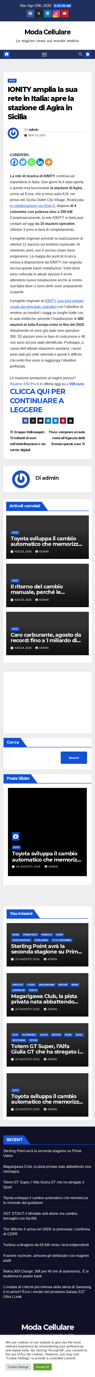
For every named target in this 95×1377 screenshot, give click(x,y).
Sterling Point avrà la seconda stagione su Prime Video (46, 951)
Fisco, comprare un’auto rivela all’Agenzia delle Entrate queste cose (67, 438)
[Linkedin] (40, 162)
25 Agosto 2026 (29, 866)
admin (33, 130)
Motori (63, 984)
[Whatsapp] (31, 162)
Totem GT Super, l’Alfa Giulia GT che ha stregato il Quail (45, 1051)
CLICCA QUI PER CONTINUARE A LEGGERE (37, 400)
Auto (12, 80)
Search (74, 757)
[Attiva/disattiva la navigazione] (44, 54)
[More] (49, 162)
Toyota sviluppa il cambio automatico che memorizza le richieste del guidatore (46, 544)
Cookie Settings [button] (18, 1367)
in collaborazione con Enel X (32, 206)
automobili (29, 1035)
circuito (17, 984)
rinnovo (47, 934)
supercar (18, 990)
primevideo (30, 934)
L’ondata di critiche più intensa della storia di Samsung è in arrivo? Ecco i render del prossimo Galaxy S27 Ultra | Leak (47, 1292)
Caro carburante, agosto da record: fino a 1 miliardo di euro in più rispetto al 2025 (46, 640)
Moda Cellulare (47, 32)
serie (59, 934)
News (15, 934)
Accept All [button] (42, 1367)
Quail (79, 1035)
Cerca (13, 742)
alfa (15, 1035)
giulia (44, 1035)
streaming (41, 940)
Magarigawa (46, 984)
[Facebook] (14, 162)
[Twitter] (23, 162)
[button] (80, 54)
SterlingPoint (21, 940)
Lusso (31, 984)
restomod (18, 1040)
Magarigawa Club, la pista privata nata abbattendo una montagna (44, 1001)
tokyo (33, 990)
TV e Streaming (61, 940)
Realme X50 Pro (23, 384)
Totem (33, 1040)
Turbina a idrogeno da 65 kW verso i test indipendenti (46, 1245)
